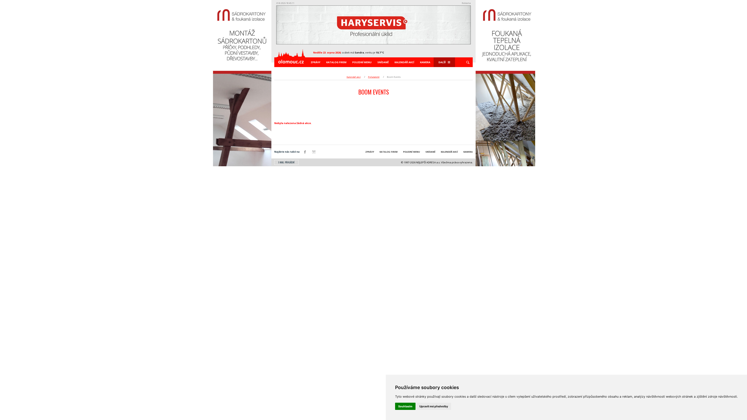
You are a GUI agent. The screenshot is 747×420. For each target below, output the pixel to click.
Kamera (425, 62)
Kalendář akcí (404, 62)
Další (442, 62)
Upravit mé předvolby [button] (433, 406)
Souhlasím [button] (405, 406)
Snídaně (383, 62)
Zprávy (315, 62)
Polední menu (362, 62)
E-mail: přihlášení (286, 162)
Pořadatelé (374, 76)
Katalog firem (336, 62)
